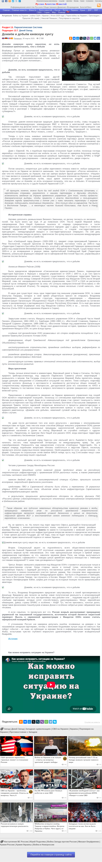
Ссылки (61, 1)
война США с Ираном (39, 16)
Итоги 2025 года (57, 16)
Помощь (61, 12)
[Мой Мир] (77, 38)
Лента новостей (45, 10)
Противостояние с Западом (23, 732)
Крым (82, 10)
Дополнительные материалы (46, 1)
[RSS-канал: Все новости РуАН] (99, 5)
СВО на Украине (60, 729)
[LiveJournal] (84, 38)
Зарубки (69, 1)
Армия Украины (24, 845)
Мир (54, 12)
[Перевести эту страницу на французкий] (9, 38)
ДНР (90, 10)
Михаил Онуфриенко (88, 842)
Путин (65, 10)
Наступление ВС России (16, 842)
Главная (6, 10)
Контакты (98, 1)
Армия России (7, 845)
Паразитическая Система (22, 27)
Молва (76, 1)
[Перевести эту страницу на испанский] (12, 38)
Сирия (47, 12)
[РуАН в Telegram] (20, 1)
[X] (81, 38)
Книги (82, 1)
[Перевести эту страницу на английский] (3, 38)
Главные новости (19, 10)
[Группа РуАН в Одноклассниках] (10, 1)
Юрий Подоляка (38, 842)
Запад (7, 729)
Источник (12, 639)
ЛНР (96, 10)
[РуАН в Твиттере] (13, 1)
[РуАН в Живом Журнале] (16, 1)
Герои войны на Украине (76, 16)
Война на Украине (20, 16)
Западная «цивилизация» (38, 729)
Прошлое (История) (30, 18)
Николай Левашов (49, 18)
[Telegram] (95, 38)
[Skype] (55, 722)
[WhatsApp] (91, 38)
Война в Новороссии (43, 845)
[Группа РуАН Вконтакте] (3, 1)
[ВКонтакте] (74, 38)
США (39, 12)
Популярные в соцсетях (69, 18)
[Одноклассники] (70, 38)
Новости (32, 10)
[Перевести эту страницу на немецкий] (6, 38)
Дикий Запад (17, 30)
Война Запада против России (62, 842)
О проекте (89, 1)
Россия (57, 10)
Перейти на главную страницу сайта (51, 854)
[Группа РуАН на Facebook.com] (6, 1)
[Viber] (88, 38)
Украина (74, 10)
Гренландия (94, 16)
